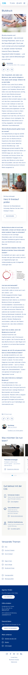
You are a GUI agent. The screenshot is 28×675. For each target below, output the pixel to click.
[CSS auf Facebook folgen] (10, 654)
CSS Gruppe (8, 646)
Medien (7, 642)
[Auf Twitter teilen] (12, 69)
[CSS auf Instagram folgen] (7, 654)
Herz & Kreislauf (9, 554)
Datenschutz (14, 662)
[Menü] (24, 3)
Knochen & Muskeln (9, 550)
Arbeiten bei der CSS (10, 638)
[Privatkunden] (4, 3)
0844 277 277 (5, 610)
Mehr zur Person (12, 427)
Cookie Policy (14, 657)
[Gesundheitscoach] (14, 512)
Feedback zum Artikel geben (15, 430)
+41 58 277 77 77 (6, 614)
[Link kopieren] (3, 69)
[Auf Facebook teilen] (8, 69)
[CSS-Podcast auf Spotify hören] (14, 654)
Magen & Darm (8, 561)
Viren (6, 546)
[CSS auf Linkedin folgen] (21, 654)
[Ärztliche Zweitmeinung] (14, 525)
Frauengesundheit (9, 575)
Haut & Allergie (8, 564)
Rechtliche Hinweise (14, 659)
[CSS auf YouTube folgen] (18, 654)
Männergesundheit (9, 578)
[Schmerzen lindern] (14, 498)
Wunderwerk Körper (9, 568)
